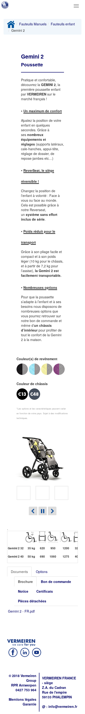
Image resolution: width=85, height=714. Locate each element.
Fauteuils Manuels (33, 24)
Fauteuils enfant (63, 24)
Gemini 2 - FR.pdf (21, 611)
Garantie (29, 704)
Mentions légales (22, 699)
